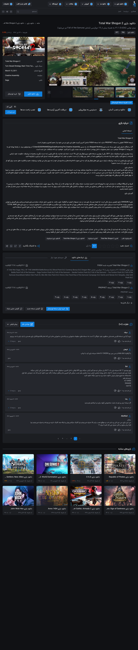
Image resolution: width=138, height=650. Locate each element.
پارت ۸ (66, 297)
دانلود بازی (131, 32)
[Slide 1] (125, 92)
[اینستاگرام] (11, 11)
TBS (123, 32)
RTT (117, 32)
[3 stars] (108, 246)
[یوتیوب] (3, 11)
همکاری (133, 11)
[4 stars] (104, 246)
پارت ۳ (111, 282)
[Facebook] (20, 246)
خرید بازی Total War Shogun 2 (10, 112)
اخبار (119, 11)
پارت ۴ (102, 297)
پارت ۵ (93, 297)
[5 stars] (100, 246)
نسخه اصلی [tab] (127, 130)
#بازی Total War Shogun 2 (109, 238)
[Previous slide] (49, 92)
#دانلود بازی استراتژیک (53, 238)
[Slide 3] (83, 92)
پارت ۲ (120, 282)
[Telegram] (7, 246)
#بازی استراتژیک (92, 238)
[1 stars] (117, 246)
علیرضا (25, 33)
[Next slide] (133, 92)
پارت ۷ (75, 297)
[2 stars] (112, 246)
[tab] (58, 258)
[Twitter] (15, 246)
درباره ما (126, 11)
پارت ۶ (84, 297)
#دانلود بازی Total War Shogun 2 (73, 238)
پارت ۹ (57, 297)
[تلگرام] (7, 11)
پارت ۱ (129, 282)
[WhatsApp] (11, 246)
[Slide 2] (104, 92)
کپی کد (9, 106)
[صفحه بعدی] (58, 438)
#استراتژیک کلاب (127, 238)
